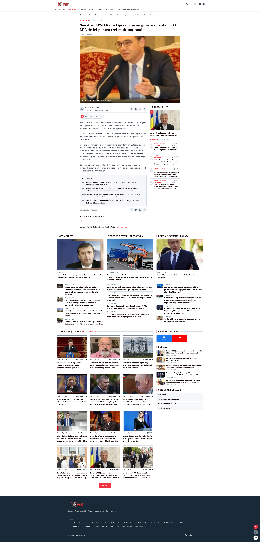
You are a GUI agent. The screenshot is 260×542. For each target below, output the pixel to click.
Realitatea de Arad (126, 526)
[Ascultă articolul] (256, 527)
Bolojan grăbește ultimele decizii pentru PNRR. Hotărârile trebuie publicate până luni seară (127, 307)
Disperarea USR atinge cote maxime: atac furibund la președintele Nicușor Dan (69, 365)
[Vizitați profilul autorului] (82, 109)
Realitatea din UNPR (122, 523)
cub (82, 221)
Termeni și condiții (80, 511)
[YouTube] (203, 4)
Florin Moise (97, 108)
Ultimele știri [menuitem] (60, 10)
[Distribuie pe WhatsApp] (140, 109)
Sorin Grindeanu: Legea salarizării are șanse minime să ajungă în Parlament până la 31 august (166, 187)
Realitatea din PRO (73, 526)
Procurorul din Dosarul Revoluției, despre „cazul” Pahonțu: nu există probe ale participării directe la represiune (113, 195)
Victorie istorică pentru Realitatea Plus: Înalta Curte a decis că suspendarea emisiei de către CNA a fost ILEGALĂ (72, 440)
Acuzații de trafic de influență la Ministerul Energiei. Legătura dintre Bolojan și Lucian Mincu (112, 201)
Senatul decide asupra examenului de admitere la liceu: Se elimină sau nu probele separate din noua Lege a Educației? (72, 476)
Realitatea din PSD (81, 359)
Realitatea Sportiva (84, 523)
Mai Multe (105, 485)
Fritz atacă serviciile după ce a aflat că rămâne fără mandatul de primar (72, 401)
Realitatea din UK (114, 526)
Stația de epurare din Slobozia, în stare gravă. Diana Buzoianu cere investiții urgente (137, 438)
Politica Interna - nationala (160, 144)
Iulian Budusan (148, 359)
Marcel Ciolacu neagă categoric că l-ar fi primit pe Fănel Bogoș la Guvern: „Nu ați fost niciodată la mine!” (183, 289)
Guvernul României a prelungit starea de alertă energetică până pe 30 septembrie (137, 365)
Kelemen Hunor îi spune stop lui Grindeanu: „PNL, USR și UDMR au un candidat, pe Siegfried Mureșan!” (129, 288)
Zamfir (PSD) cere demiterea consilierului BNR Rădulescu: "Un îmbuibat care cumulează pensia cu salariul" (164, 137)
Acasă (84, 15)
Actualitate (98, 15)
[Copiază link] (131, 109)
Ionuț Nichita (148, 433)
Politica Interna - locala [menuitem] (105, 10)
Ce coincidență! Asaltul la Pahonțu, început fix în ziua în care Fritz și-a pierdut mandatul (84, 322)
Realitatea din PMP (163, 523)
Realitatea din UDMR (177, 523)
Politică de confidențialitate (96, 511)
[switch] (194, 4)
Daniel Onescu (115, 470)
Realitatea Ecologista (149, 523)
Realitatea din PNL (86, 526)
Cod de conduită (111, 511)
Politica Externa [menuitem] (87, 10)
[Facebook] (200, 4)
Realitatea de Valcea (140, 526)
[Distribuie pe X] (145, 109)
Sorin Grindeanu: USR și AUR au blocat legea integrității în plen (166, 149)
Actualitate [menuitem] (72, 10)
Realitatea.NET (72, 523)
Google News (122, 227)
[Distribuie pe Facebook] (136, 109)
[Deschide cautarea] (187, 4)
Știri (90, 15)
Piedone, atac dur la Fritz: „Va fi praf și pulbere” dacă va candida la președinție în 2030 (128, 315)
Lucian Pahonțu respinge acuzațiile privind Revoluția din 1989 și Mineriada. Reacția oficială (111, 183)
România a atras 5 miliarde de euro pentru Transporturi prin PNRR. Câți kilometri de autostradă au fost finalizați (129, 277)
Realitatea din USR (108, 523)
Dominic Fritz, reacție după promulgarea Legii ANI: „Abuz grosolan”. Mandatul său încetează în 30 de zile (182, 310)
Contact (70, 511)
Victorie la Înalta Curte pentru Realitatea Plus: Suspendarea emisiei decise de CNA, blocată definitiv (103, 440)
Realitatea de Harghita (100, 526)
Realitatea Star (96, 523)
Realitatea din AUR (135, 523)
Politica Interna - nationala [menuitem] (128, 10)
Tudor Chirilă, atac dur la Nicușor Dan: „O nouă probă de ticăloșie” (182, 320)
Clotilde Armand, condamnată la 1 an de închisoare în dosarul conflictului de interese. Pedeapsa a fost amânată (129, 297)
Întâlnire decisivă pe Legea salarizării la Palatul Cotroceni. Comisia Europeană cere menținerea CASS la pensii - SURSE (166, 164)
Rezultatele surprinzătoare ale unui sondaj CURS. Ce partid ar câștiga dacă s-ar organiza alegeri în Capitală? (182, 300)
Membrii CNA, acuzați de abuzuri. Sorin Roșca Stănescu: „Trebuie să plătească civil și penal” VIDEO (104, 365)
